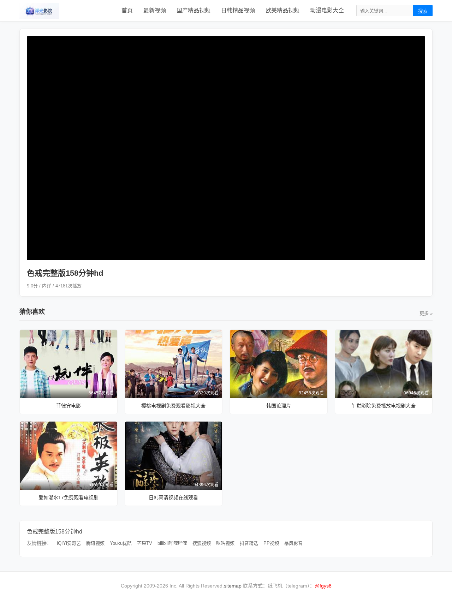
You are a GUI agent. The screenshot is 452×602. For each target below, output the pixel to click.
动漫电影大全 (327, 10)
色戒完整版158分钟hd (54, 532)
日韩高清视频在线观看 (173, 497)
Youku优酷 (121, 543)
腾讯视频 (95, 543)
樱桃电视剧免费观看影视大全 (173, 406)
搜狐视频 (201, 543)
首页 (127, 10)
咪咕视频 (225, 543)
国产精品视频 (193, 10)
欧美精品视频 (282, 10)
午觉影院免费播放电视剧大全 (383, 406)
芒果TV (144, 543)
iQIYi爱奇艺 (69, 543)
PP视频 (271, 543)
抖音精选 (249, 543)
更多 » (426, 313)
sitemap (233, 586)
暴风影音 (293, 543)
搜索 (422, 11)
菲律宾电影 (68, 406)
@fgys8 (323, 586)
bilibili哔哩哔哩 (172, 543)
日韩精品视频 (238, 10)
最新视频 (154, 10)
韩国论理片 (278, 406)
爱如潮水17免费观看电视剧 (68, 497)
